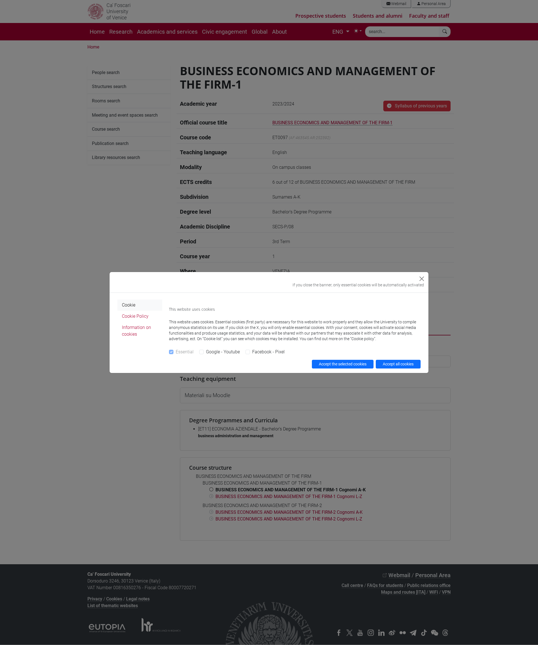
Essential (185, 351)
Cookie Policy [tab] (135, 316)
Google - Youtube (223, 351)
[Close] (421, 278)
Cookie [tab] (128, 305)
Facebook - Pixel (268, 351)
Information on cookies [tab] (136, 331)
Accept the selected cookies (343, 364)
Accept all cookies (398, 364)
